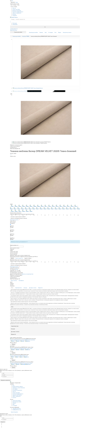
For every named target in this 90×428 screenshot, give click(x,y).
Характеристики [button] (14, 326)
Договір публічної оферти (18, 386)
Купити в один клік (19, 258)
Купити (12, 258)
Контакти (14, 14)
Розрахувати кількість (14, 219)
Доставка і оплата (32, 287)
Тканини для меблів (16, 400)
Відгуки (59, 32)
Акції (46, 32)
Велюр (16, 269)
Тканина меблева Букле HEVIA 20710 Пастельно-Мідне (21, 363)
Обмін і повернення (17, 396)
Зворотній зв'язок (13, 30)
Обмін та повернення (17, 13)
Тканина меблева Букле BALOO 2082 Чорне (19, 355)
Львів (17, 2)
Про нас (14, 8)
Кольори (25, 287)
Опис (12, 287)
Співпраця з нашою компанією (19, 387)
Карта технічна (14, 280)
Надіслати (3, 421)
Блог (55, 32)
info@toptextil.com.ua (17, 409)
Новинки (41, 32)
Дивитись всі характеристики (27, 274)
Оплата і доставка (16, 9)
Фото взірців (15, 389)
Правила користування (17, 395)
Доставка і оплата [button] (15, 331)
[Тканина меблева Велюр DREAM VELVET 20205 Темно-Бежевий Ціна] (46, 91)
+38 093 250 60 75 (13, 29)
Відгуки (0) (40, 287)
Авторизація (15, 24)
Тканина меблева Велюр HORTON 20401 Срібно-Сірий (21, 348)
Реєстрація (15, 23)
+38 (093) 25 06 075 (17, 408)
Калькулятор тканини (67, 32)
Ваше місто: (13, 2)
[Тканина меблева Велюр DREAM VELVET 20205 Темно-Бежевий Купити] (46, 88)
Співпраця (15, 15)
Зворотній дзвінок (14, 412)
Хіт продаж (50, 32)
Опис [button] (12, 306)
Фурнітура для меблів (33, 32)
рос (12, 0)
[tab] (45, 307)
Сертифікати (21, 280)
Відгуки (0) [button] (13, 334)
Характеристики (18, 287)
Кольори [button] (13, 329)
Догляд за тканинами (17, 10)
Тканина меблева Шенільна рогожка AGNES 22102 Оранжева (22, 339)
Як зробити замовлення (17, 390)
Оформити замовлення (5, 380)
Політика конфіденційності (18, 11)
